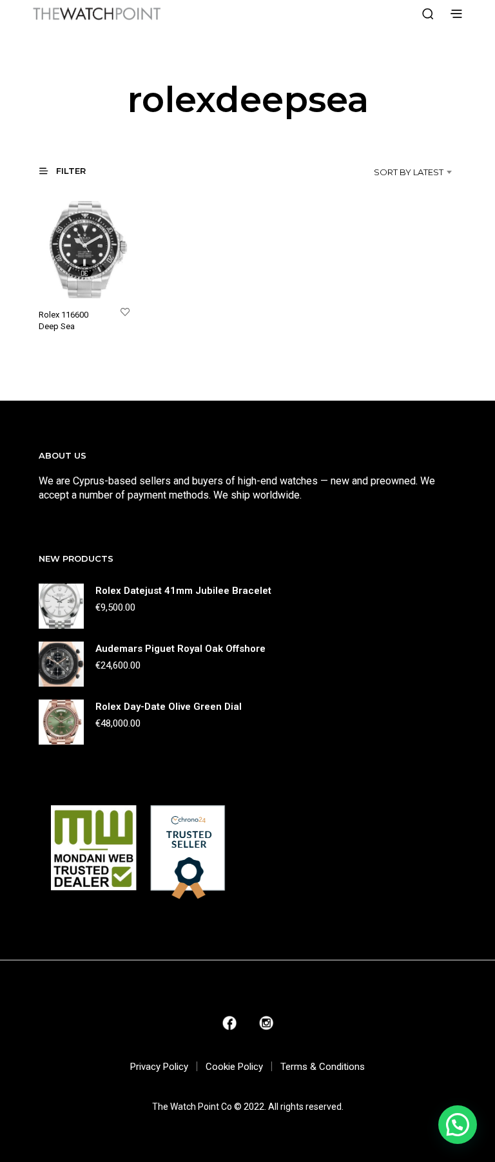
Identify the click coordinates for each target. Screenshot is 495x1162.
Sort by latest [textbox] (408, 172)
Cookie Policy (234, 1066)
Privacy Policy (159, 1066)
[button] (70, 170)
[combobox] (389, 172)
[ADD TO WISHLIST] (125, 311)
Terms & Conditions (322, 1066)
